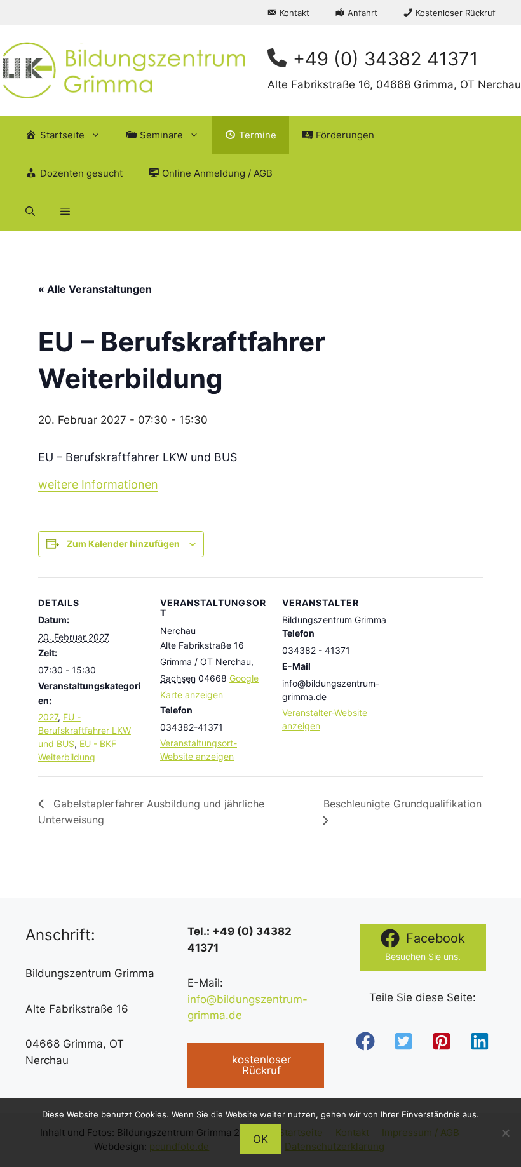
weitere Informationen (98, 484)
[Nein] (505, 1132)
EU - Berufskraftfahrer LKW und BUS (84, 730)
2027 (48, 717)
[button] (30, 211)
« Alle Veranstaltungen (95, 289)
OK (260, 1139)
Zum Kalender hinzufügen (123, 543)
